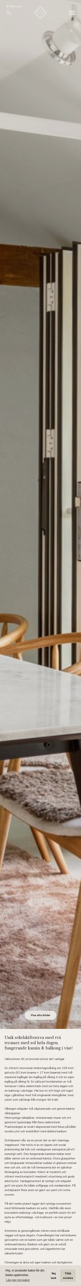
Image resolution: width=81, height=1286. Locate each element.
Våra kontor (16, 6)
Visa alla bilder (40, 1015)
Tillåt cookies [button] (68, 1275)
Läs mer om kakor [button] (18, 1280)
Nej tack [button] (53, 1275)
